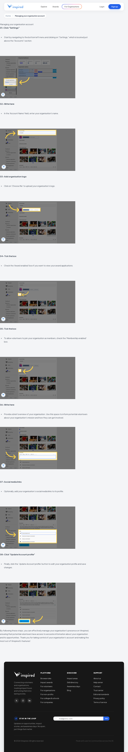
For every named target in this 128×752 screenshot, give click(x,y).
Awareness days (73, 686)
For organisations (47, 690)
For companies (46, 702)
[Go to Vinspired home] (15, 6)
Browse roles (45, 678)
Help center (98, 682)
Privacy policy (99, 698)
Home (8, 16)
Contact (97, 686)
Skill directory (72, 682)
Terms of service (100, 702)
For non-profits (46, 694)
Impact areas (72, 678)
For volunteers (46, 686)
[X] (16, 700)
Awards (55, 6)
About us (97, 678)
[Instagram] (23, 700)
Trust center (98, 690)
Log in (102, 6)
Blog (69, 690)
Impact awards (46, 682)
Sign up (114, 6)
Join (106, 718)
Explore (44, 6)
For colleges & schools (49, 698)
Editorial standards (101, 694)
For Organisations (71, 6)
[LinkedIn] (29, 700)
